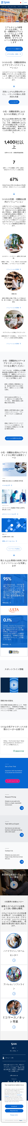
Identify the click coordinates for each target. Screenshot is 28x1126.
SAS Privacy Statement (9, 1120)
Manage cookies (14, 1115)
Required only (14, 1110)
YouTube (17, 1081)
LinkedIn (14, 1081)
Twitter (11, 1081)
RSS (19, 1081)
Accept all (14, 1106)
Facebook (8, 1081)
